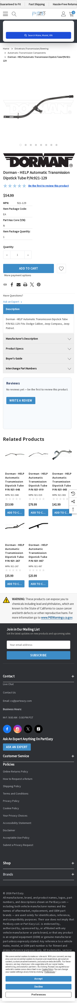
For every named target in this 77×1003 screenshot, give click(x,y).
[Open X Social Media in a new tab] (28, 729)
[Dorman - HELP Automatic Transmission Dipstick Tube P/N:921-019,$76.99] (38, 454)
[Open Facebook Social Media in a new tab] (7, 729)
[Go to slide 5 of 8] (41, 145)
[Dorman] (39, 160)
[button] (36, 186)
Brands (8, 874)
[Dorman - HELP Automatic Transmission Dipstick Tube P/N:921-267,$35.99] (15, 526)
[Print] (25, 284)
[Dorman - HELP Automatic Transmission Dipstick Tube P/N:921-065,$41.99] (62, 454)
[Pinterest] (39, 284)
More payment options (17, 275)
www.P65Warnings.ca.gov (56, 617)
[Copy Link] (5, 284)
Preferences (38, 994)
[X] (32, 284)
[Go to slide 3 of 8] (30, 145)
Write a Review (20, 400)
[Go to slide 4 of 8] (36, 145)
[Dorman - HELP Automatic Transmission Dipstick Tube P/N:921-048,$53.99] (15, 454)
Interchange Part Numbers (21, 368)
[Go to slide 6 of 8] (46, 145)
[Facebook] (12, 284)
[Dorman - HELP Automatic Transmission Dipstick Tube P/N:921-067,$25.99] (38, 526)
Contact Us (9, 692)
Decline (38, 986)
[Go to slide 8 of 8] (56, 145)
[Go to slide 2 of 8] (25, 145)
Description (13, 309)
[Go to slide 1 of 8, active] (20, 145)
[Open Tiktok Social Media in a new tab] (38, 729)
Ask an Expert (11, 301)
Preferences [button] (49, 972)
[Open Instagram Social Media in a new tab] (17, 729)
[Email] (19, 284)
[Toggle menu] (6, 13)
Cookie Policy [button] (47, 969)
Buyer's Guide (14, 358)
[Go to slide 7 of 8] (51, 145)
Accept (38, 978)
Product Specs (14, 348)
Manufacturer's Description (22, 338)
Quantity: (8, 247)
